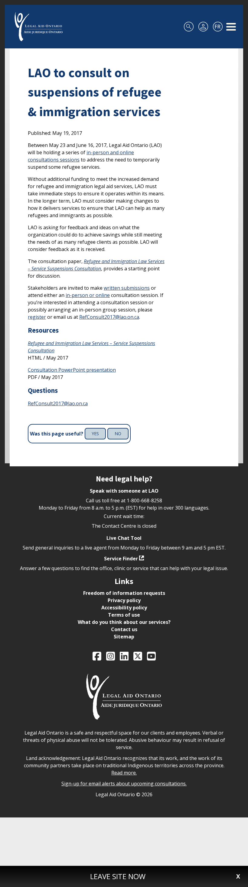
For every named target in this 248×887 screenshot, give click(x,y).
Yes (95, 433)
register (37, 317)
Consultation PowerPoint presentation (72, 370)
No (118, 433)
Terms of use (124, 614)
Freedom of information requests (124, 593)
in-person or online (88, 295)
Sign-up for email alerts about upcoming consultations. (124, 783)
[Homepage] (38, 26)
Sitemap (124, 636)
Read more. (124, 772)
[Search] (188, 26)
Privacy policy (124, 600)
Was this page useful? (56, 434)
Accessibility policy (124, 607)
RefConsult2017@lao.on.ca (109, 317)
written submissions (127, 288)
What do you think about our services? (124, 622)
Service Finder (121, 558)
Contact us (124, 629)
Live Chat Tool (124, 538)
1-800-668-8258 (144, 500)
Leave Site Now (117, 876)
